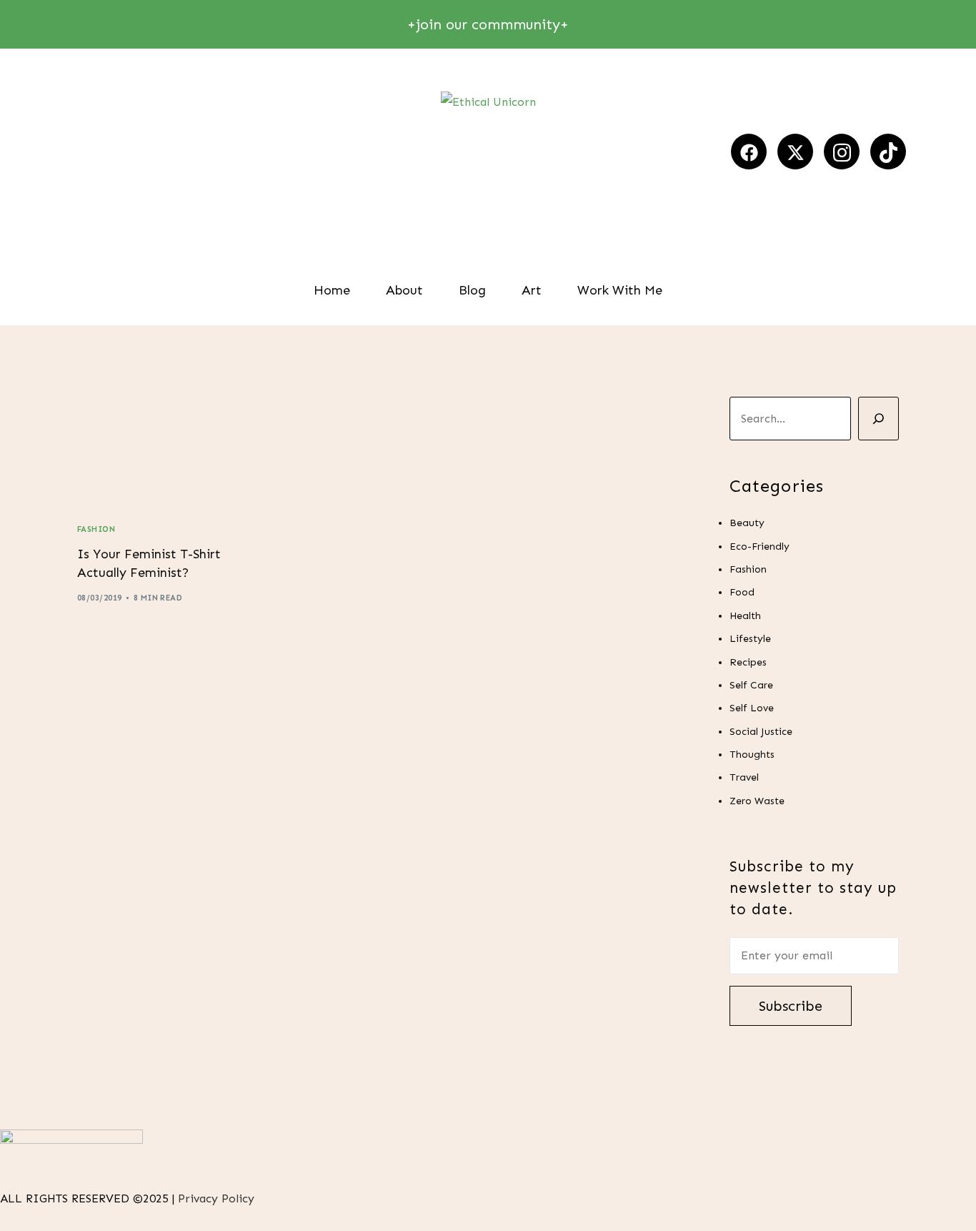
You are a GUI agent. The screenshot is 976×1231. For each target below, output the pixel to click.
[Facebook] (749, 151)
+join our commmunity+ (488, 24)
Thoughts (752, 754)
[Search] (878, 418)
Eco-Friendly (759, 546)
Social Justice (760, 731)
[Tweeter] (795, 151)
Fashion (96, 529)
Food (742, 592)
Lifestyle (750, 639)
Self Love (751, 708)
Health (745, 615)
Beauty (747, 523)
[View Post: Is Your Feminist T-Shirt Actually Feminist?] (168, 448)
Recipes (748, 662)
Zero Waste (757, 800)
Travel (744, 777)
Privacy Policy (218, 1198)
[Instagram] (842, 151)
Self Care (751, 685)
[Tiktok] (888, 151)
